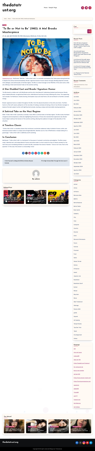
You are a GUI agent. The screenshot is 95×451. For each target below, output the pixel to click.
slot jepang (77, 320)
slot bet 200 (77, 374)
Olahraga (76, 305)
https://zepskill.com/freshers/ (82, 363)
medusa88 (76, 356)
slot (75, 348)
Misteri (75, 290)
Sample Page (53, 7)
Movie (4, 25)
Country (76, 228)
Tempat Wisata (78, 323)
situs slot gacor (78, 352)
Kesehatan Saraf (78, 283)
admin (8, 36)
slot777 (76, 396)
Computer (76, 224)
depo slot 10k (77, 359)
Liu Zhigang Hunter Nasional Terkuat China (81, 73)
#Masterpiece (26, 36)
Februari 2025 (77, 148)
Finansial (76, 250)
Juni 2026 (76, 100)
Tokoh (75, 331)
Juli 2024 (76, 173)
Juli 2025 (76, 129)
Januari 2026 (77, 111)
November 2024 (78, 159)
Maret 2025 (77, 144)
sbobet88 (76, 388)
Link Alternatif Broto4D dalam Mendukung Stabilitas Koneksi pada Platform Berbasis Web (82, 61)
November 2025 (78, 115)
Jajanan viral (77, 276)
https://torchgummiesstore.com (82, 381)
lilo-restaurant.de (78, 367)
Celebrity (76, 213)
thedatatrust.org (7, 78)
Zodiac (75, 338)
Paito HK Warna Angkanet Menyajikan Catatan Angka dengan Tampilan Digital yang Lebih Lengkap (82, 45)
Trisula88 (76, 392)
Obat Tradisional (78, 301)
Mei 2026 (76, 104)
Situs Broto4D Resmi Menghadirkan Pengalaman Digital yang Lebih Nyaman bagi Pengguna (82, 53)
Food (75, 254)
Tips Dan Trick (77, 327)
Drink (75, 235)
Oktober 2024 (77, 162)
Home (46, 7)
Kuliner (75, 287)
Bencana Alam (77, 195)
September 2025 (78, 122)
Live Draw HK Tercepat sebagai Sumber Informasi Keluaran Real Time (82, 68)
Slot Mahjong (77, 403)
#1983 (21, 36)
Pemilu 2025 (77, 309)
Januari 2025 (77, 151)
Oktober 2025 (77, 118)
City (75, 217)
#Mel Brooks (33, 36)
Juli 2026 (76, 96)
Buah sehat (77, 210)
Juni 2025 (76, 133)
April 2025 (76, 140)
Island (75, 272)
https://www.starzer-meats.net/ (82, 378)
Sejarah (76, 316)
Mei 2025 (76, 137)
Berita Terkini (77, 206)
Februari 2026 (77, 107)
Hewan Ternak (77, 261)
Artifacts (76, 191)
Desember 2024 (78, 155)
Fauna (75, 243)
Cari (75, 26)
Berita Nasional (78, 202)
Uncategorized (78, 334)
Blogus (52, 449)
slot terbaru (77, 407)
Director (76, 232)
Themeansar (58, 449)
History (76, 265)
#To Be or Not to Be (41, 36)
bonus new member (79, 370)
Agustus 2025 (77, 126)
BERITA (76, 199)
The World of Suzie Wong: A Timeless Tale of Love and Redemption (13, 199)
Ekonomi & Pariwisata (79, 239)
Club (75, 221)
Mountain (76, 294)
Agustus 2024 (77, 170)
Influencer (76, 268)
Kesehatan (76, 279)
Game (75, 257)
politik (75, 312)
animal (75, 184)
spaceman (76, 385)
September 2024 (78, 166)
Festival (76, 246)
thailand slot (77, 399)
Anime (75, 188)
